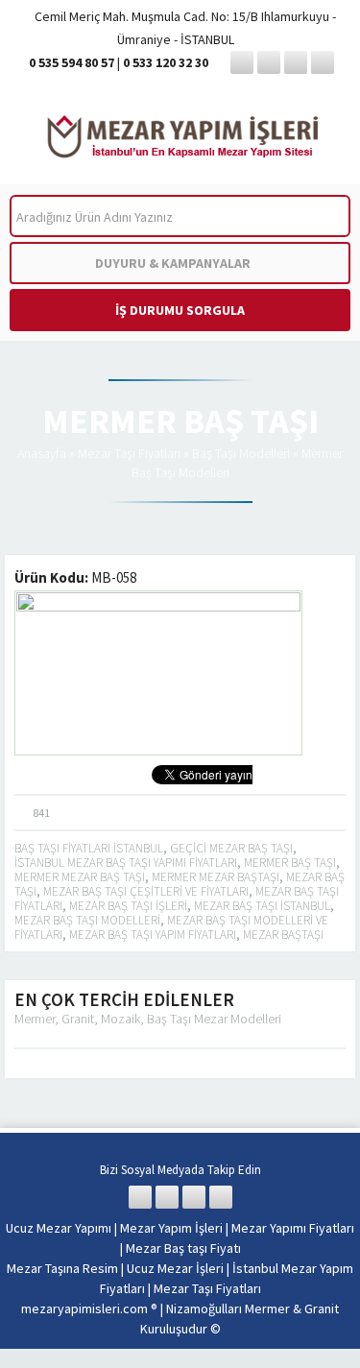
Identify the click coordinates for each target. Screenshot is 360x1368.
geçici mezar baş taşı (231, 848)
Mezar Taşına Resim (62, 1268)
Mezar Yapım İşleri (171, 1227)
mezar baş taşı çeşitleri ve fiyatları (146, 891)
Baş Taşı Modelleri (241, 453)
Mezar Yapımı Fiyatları (292, 1227)
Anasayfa (41, 453)
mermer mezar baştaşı (215, 877)
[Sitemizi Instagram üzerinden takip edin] (295, 62)
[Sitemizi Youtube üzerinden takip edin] (322, 62)
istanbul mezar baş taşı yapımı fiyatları (125, 862)
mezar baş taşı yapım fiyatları (152, 934)
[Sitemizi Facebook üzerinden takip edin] (241, 62)
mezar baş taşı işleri (128, 906)
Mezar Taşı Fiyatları (129, 453)
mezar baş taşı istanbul (262, 906)
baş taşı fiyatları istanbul (88, 848)
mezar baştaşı (283, 934)
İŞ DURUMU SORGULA (180, 310)
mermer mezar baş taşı (79, 877)
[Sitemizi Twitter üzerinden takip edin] (268, 62)
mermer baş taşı (290, 862)
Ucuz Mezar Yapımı (58, 1227)
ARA (320, 216)
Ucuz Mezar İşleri (175, 1268)
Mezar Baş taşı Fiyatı (183, 1248)
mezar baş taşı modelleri (87, 920)
